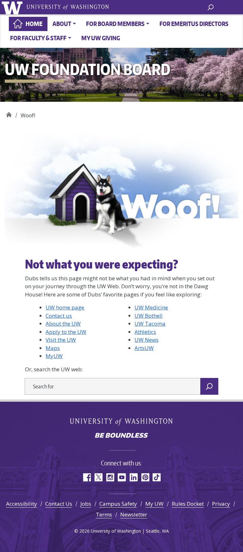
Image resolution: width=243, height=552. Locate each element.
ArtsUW (144, 348)
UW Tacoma (149, 323)
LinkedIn (133, 477)
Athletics (145, 331)
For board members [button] (115, 24)
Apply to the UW (66, 331)
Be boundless (121, 436)
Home (34, 24)
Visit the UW (61, 339)
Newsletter (133, 514)
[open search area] (210, 7)
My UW (154, 503)
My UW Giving (100, 38)
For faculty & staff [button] (38, 38)
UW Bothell (148, 315)
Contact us (59, 315)
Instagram (110, 477)
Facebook (86, 477)
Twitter (98, 477)
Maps (53, 348)
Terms (104, 514)
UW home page (65, 307)
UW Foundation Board (9, 113)
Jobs (85, 503)
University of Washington (13, 7)
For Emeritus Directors (193, 24)
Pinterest (145, 477)
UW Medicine (151, 307)
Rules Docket (188, 503)
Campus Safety (118, 503)
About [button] (62, 24)
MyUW (54, 356)
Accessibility (21, 503)
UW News (146, 339)
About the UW (63, 323)
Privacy (221, 503)
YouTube (121, 477)
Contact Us (58, 503)
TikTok (157, 477)
